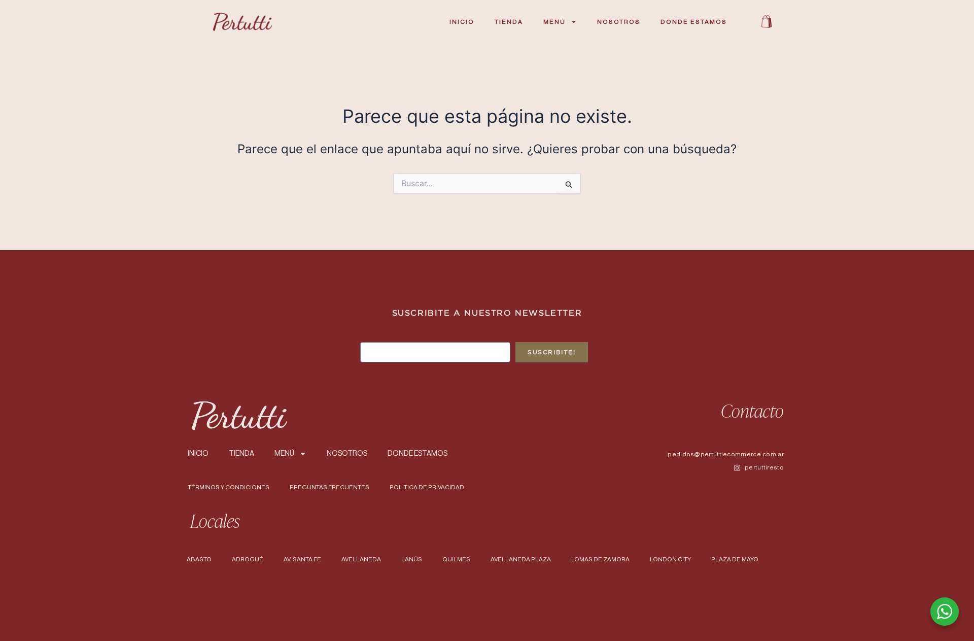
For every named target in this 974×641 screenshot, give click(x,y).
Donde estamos (693, 22)
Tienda (509, 22)
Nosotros (618, 22)
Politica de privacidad (427, 487)
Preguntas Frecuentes (329, 487)
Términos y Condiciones (228, 487)
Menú (554, 22)
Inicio (461, 22)
